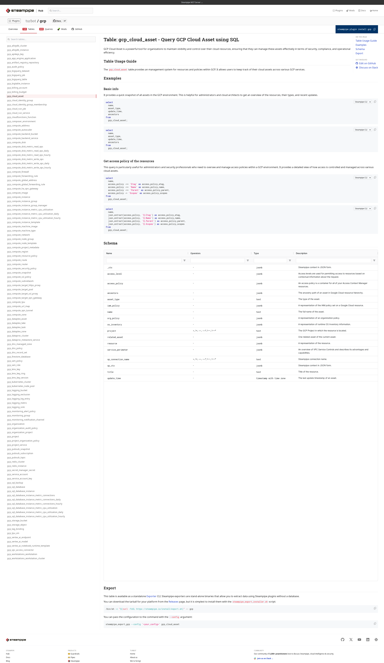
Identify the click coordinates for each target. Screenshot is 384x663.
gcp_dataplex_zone (16, 331)
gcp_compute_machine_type (21, 230)
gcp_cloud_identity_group (20, 100)
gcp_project (13, 436)
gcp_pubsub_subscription (20, 453)
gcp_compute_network (18, 234)
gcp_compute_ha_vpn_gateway (22, 188)
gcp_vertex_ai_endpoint (19, 537)
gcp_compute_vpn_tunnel (20, 310)
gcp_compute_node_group (20, 239)
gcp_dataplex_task (16, 327)
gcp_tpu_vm (13, 533)
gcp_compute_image (17, 192)
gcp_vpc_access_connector (20, 549)
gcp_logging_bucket (17, 390)
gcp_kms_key (13, 369)
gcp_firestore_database (18, 356)
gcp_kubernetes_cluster (19, 381)
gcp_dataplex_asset (17, 318)
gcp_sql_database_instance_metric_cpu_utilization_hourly (36, 516)
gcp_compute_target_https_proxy (23, 285)
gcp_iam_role (13, 365)
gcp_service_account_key (19, 478)
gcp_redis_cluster (16, 461)
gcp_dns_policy (14, 348)
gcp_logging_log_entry (18, 398)
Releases (173, 601)
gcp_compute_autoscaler (19, 129)
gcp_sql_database (16, 486)
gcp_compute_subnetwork (20, 281)
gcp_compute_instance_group (22, 201)
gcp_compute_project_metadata (23, 247)
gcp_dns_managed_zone (19, 344)
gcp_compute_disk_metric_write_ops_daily (28, 163)
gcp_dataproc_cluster (18, 335)
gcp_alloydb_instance (18, 49)
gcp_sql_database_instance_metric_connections (31, 495)
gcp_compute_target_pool (20, 289)
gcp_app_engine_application (21, 58)
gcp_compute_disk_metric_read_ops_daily (28, 150)
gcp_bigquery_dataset (18, 70)
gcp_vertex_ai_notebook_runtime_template (28, 545)
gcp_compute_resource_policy (22, 255)
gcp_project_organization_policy (23, 440)
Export (359, 53)
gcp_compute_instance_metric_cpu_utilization (30, 209)
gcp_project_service (17, 444)
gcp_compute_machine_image (22, 226)
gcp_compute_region (17, 251)
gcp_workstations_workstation (22, 554)
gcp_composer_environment (21, 121)
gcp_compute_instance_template (23, 222)
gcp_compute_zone (16, 314)
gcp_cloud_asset (15, 96)
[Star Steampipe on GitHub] (59, 21)
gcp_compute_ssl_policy (19, 276)
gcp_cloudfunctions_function (21, 117)
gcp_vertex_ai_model (17, 541)
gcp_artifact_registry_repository (23, 62)
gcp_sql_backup (15, 482)
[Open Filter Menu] (184, 260)
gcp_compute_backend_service (22, 138)
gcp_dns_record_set (17, 352)
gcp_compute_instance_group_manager (27, 205)
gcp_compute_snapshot (19, 272)
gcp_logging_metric (17, 402)
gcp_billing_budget (17, 91)
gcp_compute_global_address (22, 180)
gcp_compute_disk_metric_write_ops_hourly (29, 167)
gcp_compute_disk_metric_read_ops (25, 146)
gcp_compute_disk (16, 142)
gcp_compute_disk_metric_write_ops (25, 159)
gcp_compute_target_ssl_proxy (22, 293)
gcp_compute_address (18, 125)
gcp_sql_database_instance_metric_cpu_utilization (32, 507)
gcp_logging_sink (16, 407)
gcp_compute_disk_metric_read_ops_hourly (28, 155)
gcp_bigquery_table (17, 79)
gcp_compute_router (17, 264)
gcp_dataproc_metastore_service (23, 339)
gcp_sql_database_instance (20, 491)
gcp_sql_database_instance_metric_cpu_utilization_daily (35, 512)
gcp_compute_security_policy (21, 268)
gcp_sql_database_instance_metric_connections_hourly (34, 503)
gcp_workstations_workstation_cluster (26, 558)
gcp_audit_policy (15, 66)
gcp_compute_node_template (22, 243)
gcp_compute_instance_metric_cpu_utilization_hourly (33, 218)
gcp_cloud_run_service (18, 113)
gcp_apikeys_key (15, 54)
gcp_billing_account (17, 87)
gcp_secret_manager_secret (21, 470)
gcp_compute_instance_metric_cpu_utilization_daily (33, 213)
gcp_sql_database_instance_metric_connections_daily (34, 499)
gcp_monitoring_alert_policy (21, 411)
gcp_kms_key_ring (16, 373)
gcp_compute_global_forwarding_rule (26, 184)
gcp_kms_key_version (17, 377)
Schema (360, 49)
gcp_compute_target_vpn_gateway (24, 297)
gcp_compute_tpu (16, 302)
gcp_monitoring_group (18, 415)
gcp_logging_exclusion (18, 394)
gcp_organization (16, 423)
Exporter (151, 596)
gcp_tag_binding (15, 528)
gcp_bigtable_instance (18, 83)
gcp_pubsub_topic (16, 457)
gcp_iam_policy (14, 360)
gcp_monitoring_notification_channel (25, 419)
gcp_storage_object (17, 524)
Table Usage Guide (366, 40)
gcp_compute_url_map (18, 306)
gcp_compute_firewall (18, 171)
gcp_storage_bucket (17, 520)
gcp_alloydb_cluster (17, 45)
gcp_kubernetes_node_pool (20, 386)
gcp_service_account (17, 474)
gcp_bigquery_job (16, 75)
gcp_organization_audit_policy (22, 428)
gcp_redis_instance (16, 465)
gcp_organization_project (20, 432)
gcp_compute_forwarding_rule (22, 176)
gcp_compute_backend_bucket (22, 134)
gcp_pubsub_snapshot (18, 449)
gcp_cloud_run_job (16, 108)
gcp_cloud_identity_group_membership (27, 104)
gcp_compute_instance (18, 197)
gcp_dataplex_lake (16, 323)
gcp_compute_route (17, 260)
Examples (361, 45)
